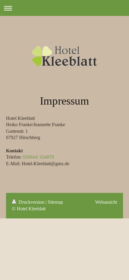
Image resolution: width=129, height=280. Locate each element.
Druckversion (31, 202)
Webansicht (106, 202)
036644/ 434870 (38, 157)
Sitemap (55, 202)
